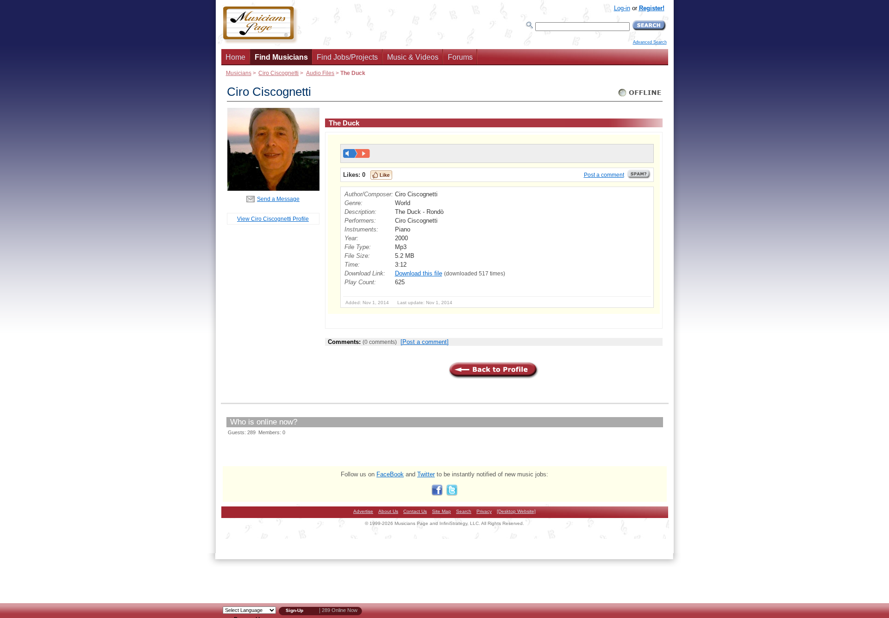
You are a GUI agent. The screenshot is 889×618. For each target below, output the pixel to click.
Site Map (441, 511)
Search (463, 511)
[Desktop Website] (516, 511)
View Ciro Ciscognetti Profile (273, 219)
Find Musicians (281, 57)
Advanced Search (650, 42)
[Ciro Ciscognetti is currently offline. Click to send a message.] (640, 96)
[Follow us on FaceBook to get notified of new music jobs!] (437, 493)
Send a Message (278, 199)
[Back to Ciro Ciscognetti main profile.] (273, 189)
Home (235, 57)
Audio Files (320, 73)
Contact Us (415, 511)
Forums (460, 57)
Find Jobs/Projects (347, 57)
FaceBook (390, 474)
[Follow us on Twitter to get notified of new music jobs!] (451, 493)
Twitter (426, 474)
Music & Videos (412, 57)
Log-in (622, 8)
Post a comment (604, 175)
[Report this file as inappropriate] (639, 177)
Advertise (363, 511)
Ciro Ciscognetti (278, 73)
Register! (651, 8)
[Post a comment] (425, 341)
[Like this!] (381, 175)
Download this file (418, 273)
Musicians (238, 73)
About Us (388, 511)
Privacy (484, 511)
